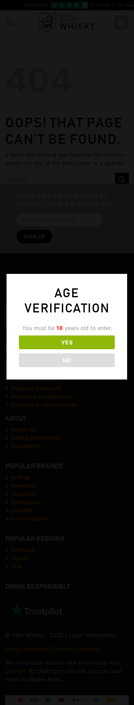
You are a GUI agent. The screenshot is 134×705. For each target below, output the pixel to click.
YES (66, 342)
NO (67, 360)
